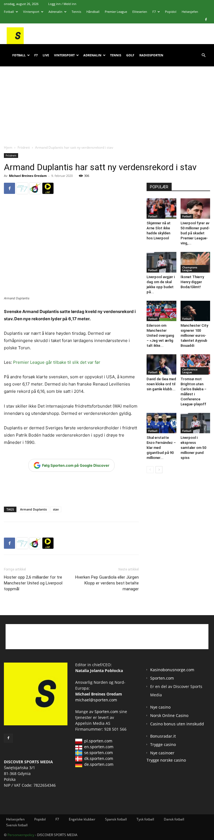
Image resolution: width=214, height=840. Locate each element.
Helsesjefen (190, 11)
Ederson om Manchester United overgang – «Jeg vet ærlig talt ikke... (160, 335)
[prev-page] (150, 469)
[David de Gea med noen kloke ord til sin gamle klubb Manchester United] (161, 364)
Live (46, 55)
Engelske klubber (82, 819)
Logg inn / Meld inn (62, 4)
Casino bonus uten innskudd (177, 723)
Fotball (9, 11)
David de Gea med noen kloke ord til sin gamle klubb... (161, 384)
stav (56, 509)
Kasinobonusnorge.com (172, 669)
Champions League (189, 268)
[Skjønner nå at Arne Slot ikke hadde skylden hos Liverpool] (161, 208)
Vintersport (31, 11)
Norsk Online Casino (169, 715)
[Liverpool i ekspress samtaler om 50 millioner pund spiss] (195, 423)
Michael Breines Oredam (28, 176)
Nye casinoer (162, 752)
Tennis (76, 11)
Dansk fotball (174, 819)
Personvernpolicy (21, 834)
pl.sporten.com (98, 740)
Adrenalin (55, 11)
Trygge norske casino (166, 760)
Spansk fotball (116, 819)
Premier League (116, 11)
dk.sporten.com (98, 758)
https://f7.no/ (22, 188)
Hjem (8, 147)
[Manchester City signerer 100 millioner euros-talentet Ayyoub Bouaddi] (195, 311)
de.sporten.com (98, 764)
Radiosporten (151, 55)
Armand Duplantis (33, 509)
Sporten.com (106, 711)
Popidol (170, 11)
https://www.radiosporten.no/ (35, 188)
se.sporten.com (98, 752)
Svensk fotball (17, 825)
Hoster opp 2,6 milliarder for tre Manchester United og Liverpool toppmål (33, 583)
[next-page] (158, 469)
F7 (154, 11)
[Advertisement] (107, 100)
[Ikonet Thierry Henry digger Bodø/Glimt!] (195, 262)
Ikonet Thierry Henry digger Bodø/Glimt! (192, 282)
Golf (130, 55)
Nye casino (160, 707)
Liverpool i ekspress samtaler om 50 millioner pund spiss (193, 447)
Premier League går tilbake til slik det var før (56, 362)
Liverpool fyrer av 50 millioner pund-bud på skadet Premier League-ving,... (195, 233)
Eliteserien (139, 11)
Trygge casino (163, 744)
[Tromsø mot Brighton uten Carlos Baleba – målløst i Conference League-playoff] (195, 364)
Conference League (190, 370)
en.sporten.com (98, 746)
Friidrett (24, 147)
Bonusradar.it (163, 736)
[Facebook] (206, 19)
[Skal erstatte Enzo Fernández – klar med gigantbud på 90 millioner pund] (161, 423)
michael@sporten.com (96, 699)
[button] (203, 55)
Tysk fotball (145, 819)
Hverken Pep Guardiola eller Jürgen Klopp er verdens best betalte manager (107, 583)
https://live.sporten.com (48, 188)
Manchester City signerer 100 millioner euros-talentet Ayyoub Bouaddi (194, 335)
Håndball (92, 11)
